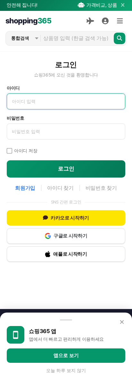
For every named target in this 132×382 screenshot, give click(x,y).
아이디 (13, 88)
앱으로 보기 (66, 355)
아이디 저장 (25, 150)
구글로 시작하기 (70, 236)
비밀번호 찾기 (101, 188)
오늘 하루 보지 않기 (66, 370)
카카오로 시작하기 (70, 218)
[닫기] (123, 5)
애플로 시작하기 (70, 254)
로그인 (66, 168)
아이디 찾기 (60, 188)
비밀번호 (15, 118)
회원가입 (25, 188)
